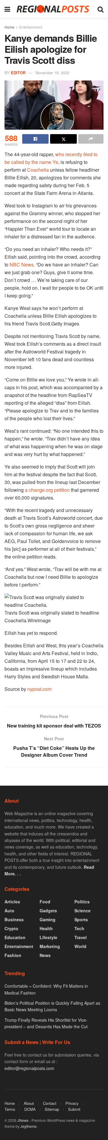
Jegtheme (28, 1126)
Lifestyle (48, 937)
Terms (9, 1109)
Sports (81, 919)
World (80, 946)
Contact (49, 1103)
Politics (82, 902)
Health (46, 928)
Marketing (50, 946)
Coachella (38, 169)
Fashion (12, 955)
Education (15, 937)
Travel (80, 937)
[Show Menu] (7, 9)
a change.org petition (47, 489)
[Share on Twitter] (63, 139)
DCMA (30, 1109)
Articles (12, 902)
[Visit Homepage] (54, 9)
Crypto (11, 928)
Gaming (48, 919)
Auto (9, 910)
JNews (22, 1120)
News (45, 955)
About (29, 1103)
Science (82, 910)
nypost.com (39, 688)
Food (45, 902)
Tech (79, 928)
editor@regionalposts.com (29, 1068)
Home (9, 27)
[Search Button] (101, 9)
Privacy (72, 1103)
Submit (74, 1109)
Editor (18, 72)
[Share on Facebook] (35, 139)
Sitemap (52, 1109)
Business (14, 919)
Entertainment (30, 27)
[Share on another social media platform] (91, 139)
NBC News (22, 264)
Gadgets (48, 910)
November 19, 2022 (52, 72)
